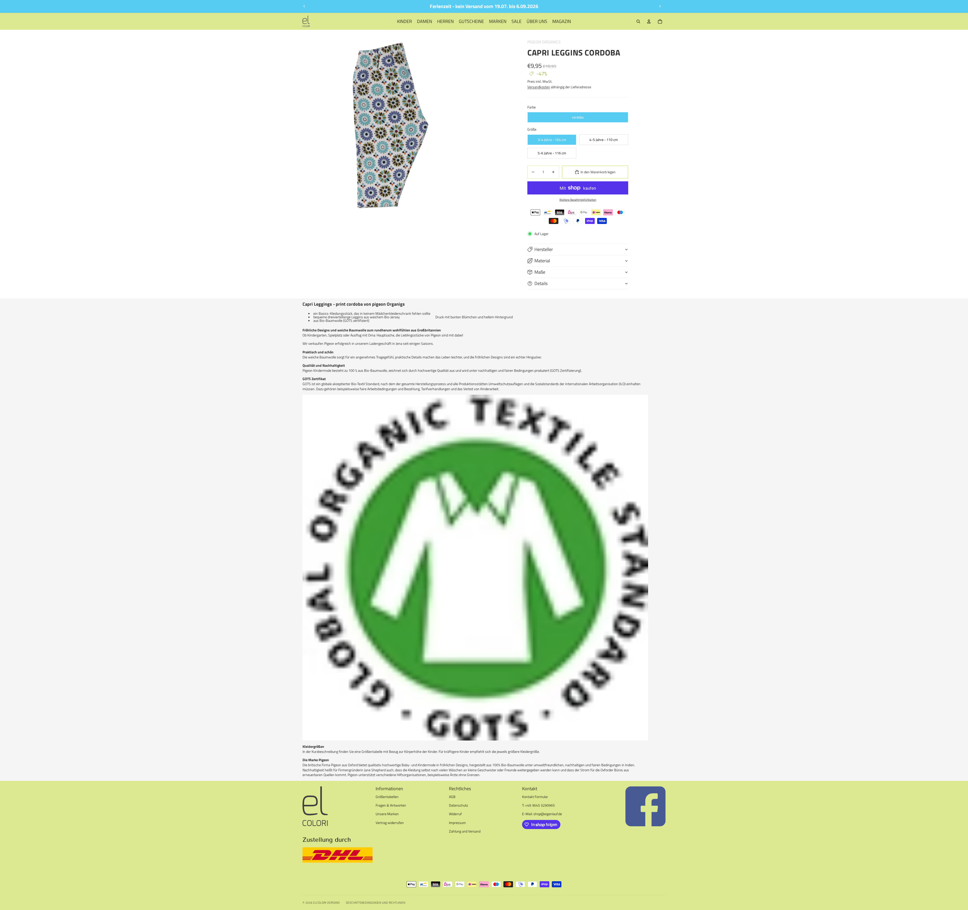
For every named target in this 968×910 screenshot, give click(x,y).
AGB (452, 796)
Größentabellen (387, 796)
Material (542, 260)
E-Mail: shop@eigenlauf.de (542, 813)
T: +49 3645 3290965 (538, 805)
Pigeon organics (544, 42)
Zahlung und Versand (464, 831)
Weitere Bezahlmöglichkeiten (577, 199)
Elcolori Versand (326, 902)
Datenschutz (458, 805)
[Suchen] (638, 21)
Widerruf (455, 813)
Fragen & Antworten (391, 805)
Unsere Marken (387, 813)
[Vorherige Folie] (304, 6)
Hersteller (543, 249)
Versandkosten (538, 87)
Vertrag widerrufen (390, 822)
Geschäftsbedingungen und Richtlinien (375, 902)
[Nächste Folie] (660, 6)
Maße (539, 272)
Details (541, 283)
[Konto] (648, 21)
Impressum (457, 822)
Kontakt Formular (535, 796)
